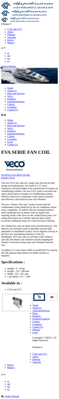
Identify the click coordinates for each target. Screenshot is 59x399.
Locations (12, 107)
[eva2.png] (16, 302)
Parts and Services (16, 93)
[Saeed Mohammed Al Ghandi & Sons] (27, 8)
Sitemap (36, 329)
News (10, 96)
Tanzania (11, 37)
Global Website (11, 396)
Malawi (11, 42)
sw (8, 58)
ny (8, 61)
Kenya (10, 40)
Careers (11, 104)
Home (10, 88)
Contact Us (12, 110)
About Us (12, 90)
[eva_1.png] (52, 297)
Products (11, 99)
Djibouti (11, 34)
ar (8, 53)
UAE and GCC (14, 29)
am (8, 55)
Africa (10, 32)
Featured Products (16, 101)
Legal (10, 142)
